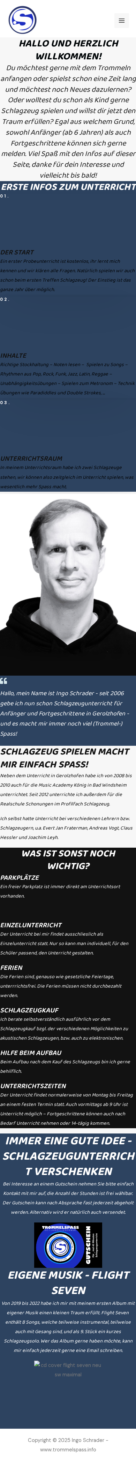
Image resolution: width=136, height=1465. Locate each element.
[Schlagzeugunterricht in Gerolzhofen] (22, 20)
